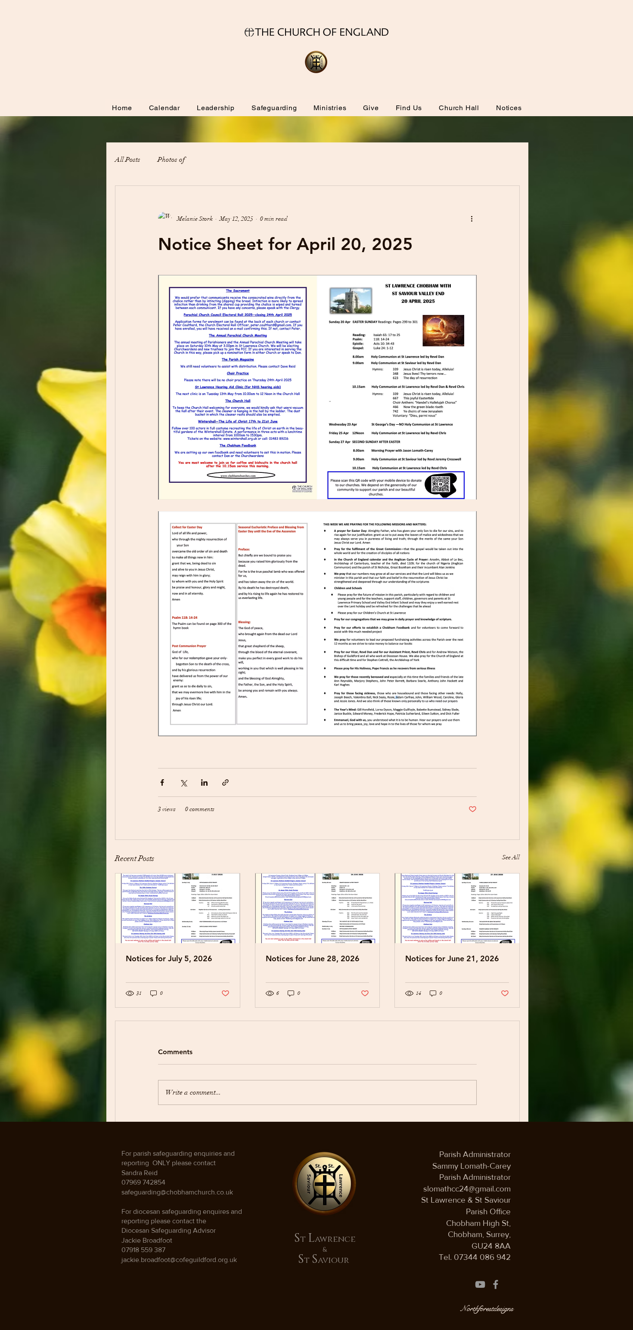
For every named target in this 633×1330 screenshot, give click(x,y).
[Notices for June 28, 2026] (317, 908)
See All (511, 857)
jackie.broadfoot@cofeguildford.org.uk (179, 1259)
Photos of (171, 159)
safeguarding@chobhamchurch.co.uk (177, 1192)
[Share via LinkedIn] (204, 782)
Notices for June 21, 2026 (452, 958)
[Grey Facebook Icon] (496, 1284)
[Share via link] (225, 782)
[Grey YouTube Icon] (480, 1284)
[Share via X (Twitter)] (183, 782)
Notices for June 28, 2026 (313, 958)
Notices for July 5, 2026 (169, 958)
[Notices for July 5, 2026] (177, 908)
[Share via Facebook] (162, 782)
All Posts (127, 159)
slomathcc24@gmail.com (467, 1188)
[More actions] (471, 218)
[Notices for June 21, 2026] (457, 908)
